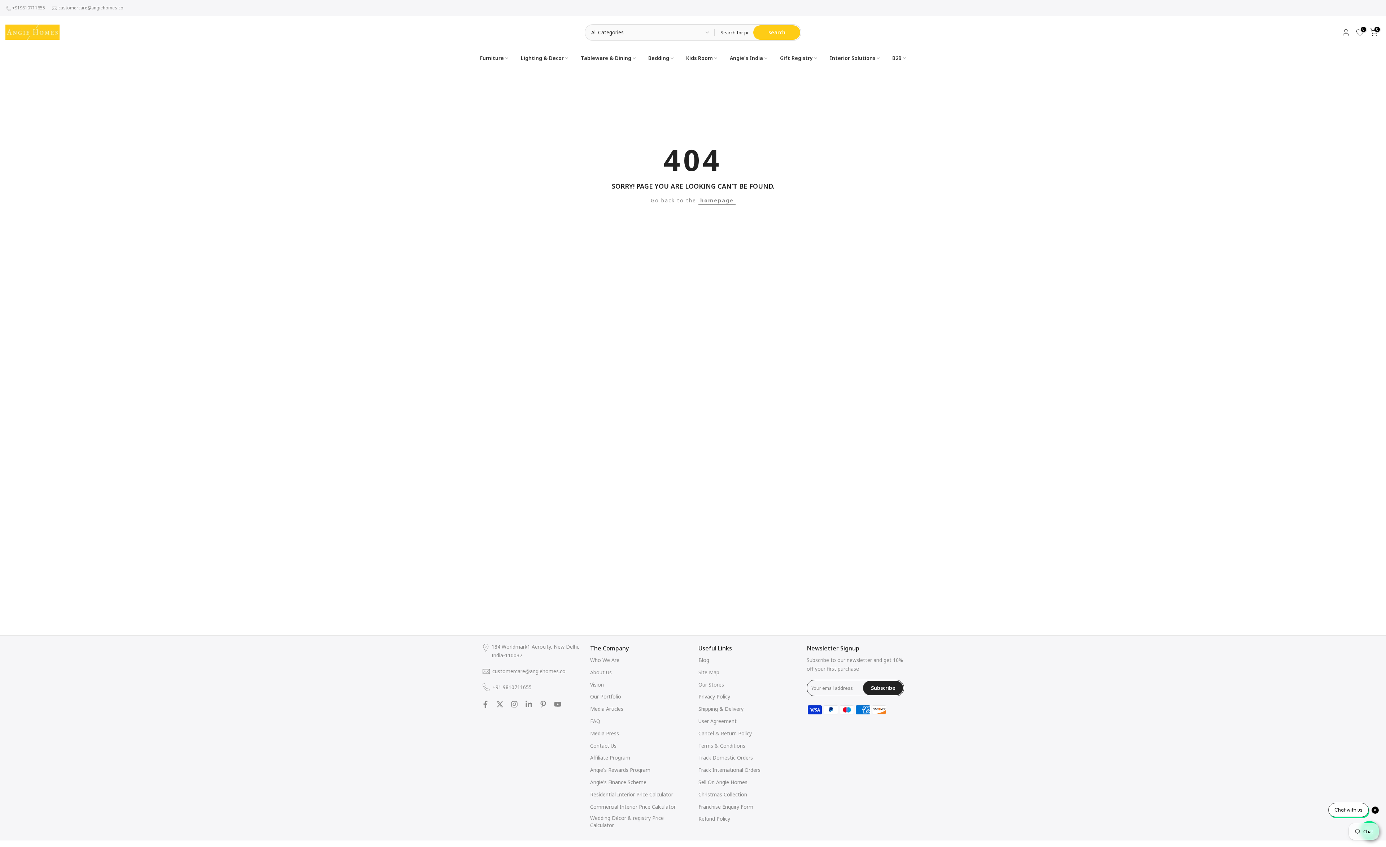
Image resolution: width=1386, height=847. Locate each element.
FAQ (595, 721)
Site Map (708, 672)
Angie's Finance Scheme (618, 782)
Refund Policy (714, 818)
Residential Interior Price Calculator (631, 794)
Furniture (492, 58)
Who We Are (604, 660)
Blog (703, 660)
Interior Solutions (852, 58)
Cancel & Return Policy (725, 733)
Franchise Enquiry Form (725, 806)
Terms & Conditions (721, 745)
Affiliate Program (610, 757)
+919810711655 (28, 8)
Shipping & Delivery (721, 708)
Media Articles (606, 708)
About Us (601, 672)
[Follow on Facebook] (485, 704)
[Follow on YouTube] (557, 704)
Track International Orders (729, 769)
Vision (597, 684)
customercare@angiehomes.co (90, 8)
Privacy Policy (714, 696)
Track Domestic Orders (725, 757)
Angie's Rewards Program (620, 769)
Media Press (604, 733)
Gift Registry (796, 58)
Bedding (658, 58)
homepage (717, 200)
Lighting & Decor (542, 58)
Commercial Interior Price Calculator (633, 806)
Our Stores (711, 684)
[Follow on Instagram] (514, 704)
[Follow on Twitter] (500, 704)
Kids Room (699, 58)
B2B (897, 58)
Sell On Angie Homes (723, 782)
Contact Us (603, 745)
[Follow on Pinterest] (543, 704)
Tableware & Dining (606, 58)
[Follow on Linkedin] (528, 704)
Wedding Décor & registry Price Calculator (627, 821)
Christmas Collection (722, 794)
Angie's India (746, 58)
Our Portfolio (605, 696)
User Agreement (717, 721)
